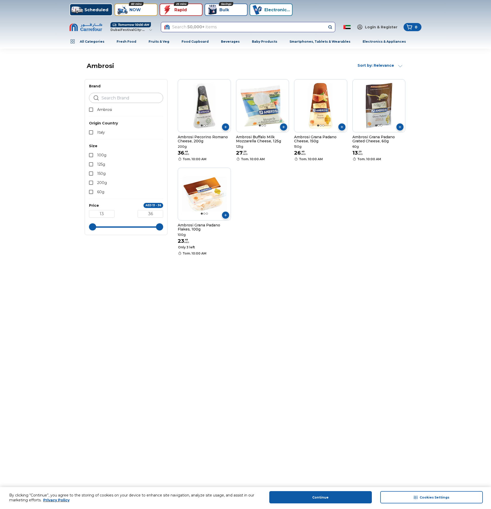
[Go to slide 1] (202, 125)
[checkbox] (91, 110)
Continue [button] (320, 497)
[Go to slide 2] (204, 125)
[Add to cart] (225, 127)
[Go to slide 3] (207, 125)
